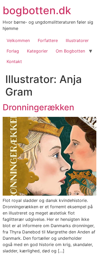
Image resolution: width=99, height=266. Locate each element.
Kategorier (37, 51)
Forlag (13, 51)
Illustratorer (77, 40)
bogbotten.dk (37, 10)
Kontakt (14, 61)
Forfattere (48, 40)
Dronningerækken (38, 107)
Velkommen (18, 40)
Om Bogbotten (70, 51)
